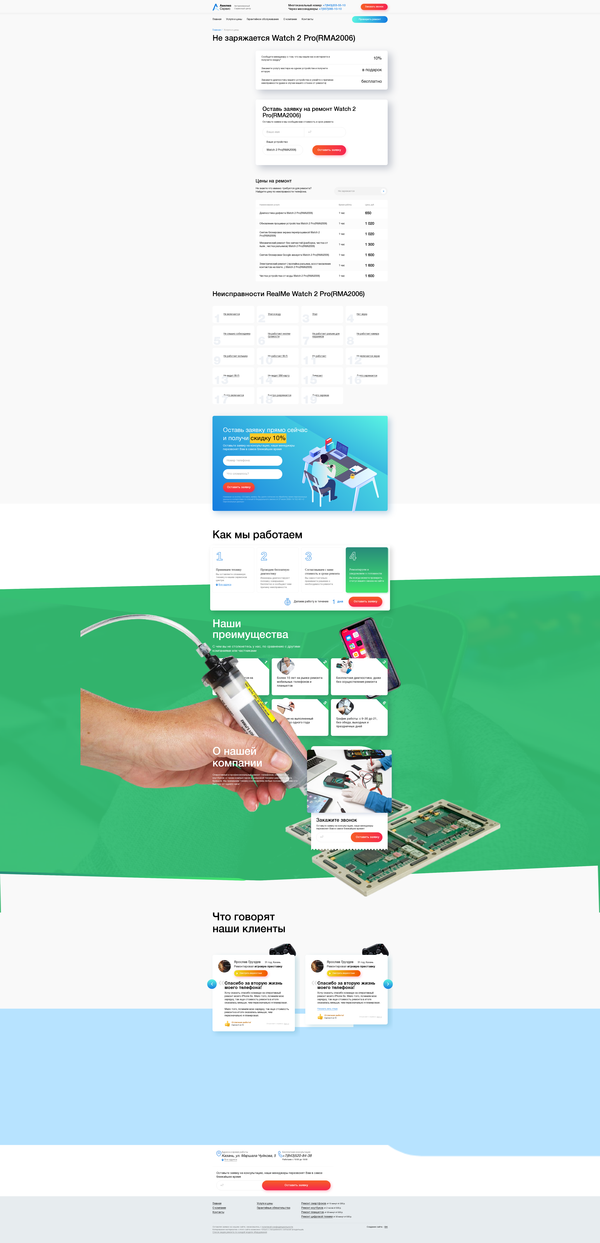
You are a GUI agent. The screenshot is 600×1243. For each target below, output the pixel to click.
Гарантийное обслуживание (263, 19)
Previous (212, 984)
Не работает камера (368, 334)
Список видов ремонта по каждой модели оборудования (239, 1232)
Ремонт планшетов (312, 1212)
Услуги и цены (234, 19)
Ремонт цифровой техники (317, 1217)
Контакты (307, 19)
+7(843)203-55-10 (334, 5)
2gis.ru (286, 1023)
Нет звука (362, 314)
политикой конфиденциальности (277, 1227)
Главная (216, 19)
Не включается (232, 314)
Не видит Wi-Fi (231, 376)
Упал (314, 314)
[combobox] (361, 191)
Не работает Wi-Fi (278, 356)
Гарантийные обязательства (273, 1208)
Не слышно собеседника (237, 334)
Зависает (317, 376)
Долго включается (234, 395)
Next (388, 984)
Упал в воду (274, 314)
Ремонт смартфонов (313, 1204)
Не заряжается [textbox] (346, 191)
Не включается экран (368, 356)
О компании (290, 19)
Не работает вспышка (236, 356)
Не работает (319, 356)
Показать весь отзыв (327, 1009)
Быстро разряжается (279, 395)
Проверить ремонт (370, 19)
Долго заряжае (320, 395)
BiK (386, 1227)
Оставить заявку (329, 150)
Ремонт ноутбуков (312, 1208)
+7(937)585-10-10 (330, 9)
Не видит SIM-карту (279, 376)
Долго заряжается (367, 376)
